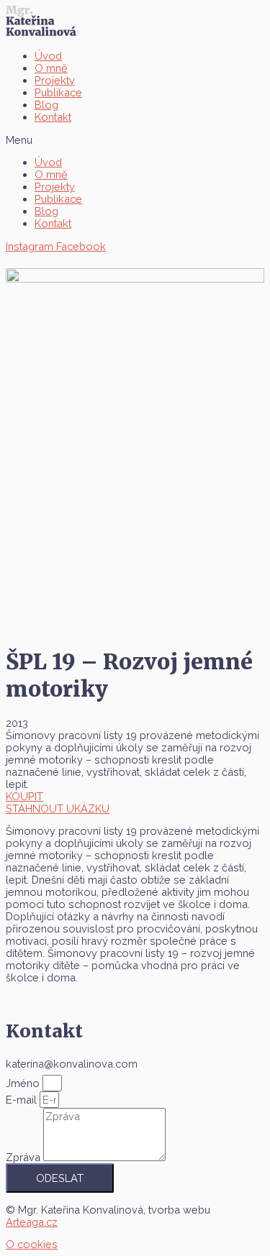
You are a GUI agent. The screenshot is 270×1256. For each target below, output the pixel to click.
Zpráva (24, 1157)
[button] (135, 140)
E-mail (23, 1100)
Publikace (58, 92)
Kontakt (53, 117)
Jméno (24, 1083)
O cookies (32, 1244)
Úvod (48, 56)
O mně (51, 68)
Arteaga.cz (32, 1222)
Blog (46, 104)
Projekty (55, 80)
